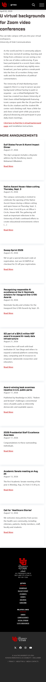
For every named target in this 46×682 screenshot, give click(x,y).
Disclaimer (37, 658)
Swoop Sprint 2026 (13, 250)
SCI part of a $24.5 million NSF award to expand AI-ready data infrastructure (19, 336)
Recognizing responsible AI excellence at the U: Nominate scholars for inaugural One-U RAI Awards (20, 293)
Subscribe (23, 603)
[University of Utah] (23, 639)
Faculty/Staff (23, 591)
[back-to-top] (43, 677)
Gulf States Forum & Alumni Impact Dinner (21, 146)
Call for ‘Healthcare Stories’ (18, 510)
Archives (23, 600)
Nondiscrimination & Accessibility (18, 658)
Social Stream (23, 620)
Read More (8, 166)
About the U (20, 661)
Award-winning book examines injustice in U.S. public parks (19, 388)
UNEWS (23, 615)
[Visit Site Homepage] (23, 569)
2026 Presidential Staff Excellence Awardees (21, 434)
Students (23, 594)
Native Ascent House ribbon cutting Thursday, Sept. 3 (21, 188)
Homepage (23, 588)
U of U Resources (23, 623)
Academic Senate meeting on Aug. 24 (21, 472)
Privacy (11, 661)
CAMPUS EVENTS (23, 617)
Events (23, 597)
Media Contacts (32, 661)
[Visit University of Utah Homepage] (4, 5)
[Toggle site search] (33, 5)
